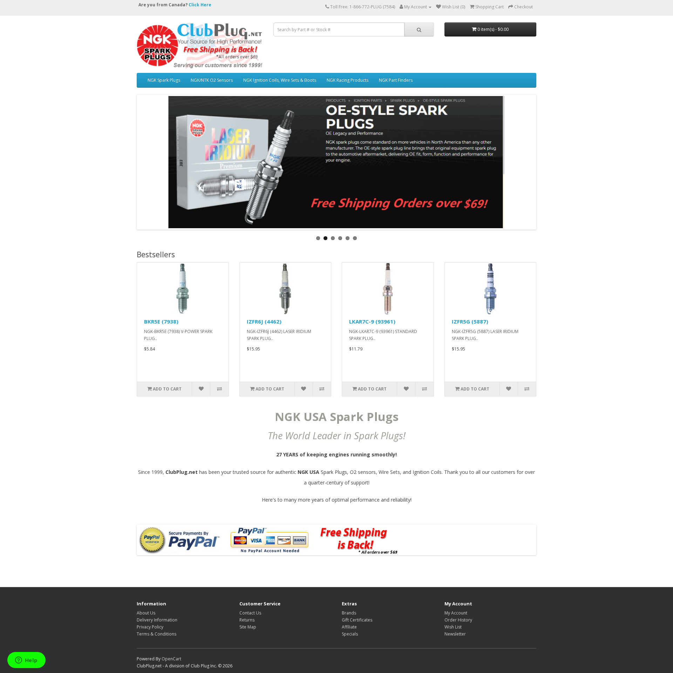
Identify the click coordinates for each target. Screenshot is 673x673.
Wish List (453, 627)
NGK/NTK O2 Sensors (212, 80)
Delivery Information (157, 620)
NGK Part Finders (396, 80)
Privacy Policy (150, 627)
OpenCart (171, 659)
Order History (458, 620)
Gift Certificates (357, 620)
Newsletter (455, 634)
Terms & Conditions (156, 634)
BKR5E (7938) (161, 321)
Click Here (200, 5)
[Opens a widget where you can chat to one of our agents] (26, 660)
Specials (350, 634)
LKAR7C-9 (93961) (372, 321)
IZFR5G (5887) (470, 321)
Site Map (247, 627)
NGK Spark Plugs (164, 80)
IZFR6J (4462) (264, 321)
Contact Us (250, 613)
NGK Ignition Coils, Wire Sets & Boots (279, 80)
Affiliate (349, 627)
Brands (349, 613)
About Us (146, 613)
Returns (246, 620)
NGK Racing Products (347, 80)
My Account (455, 613)
